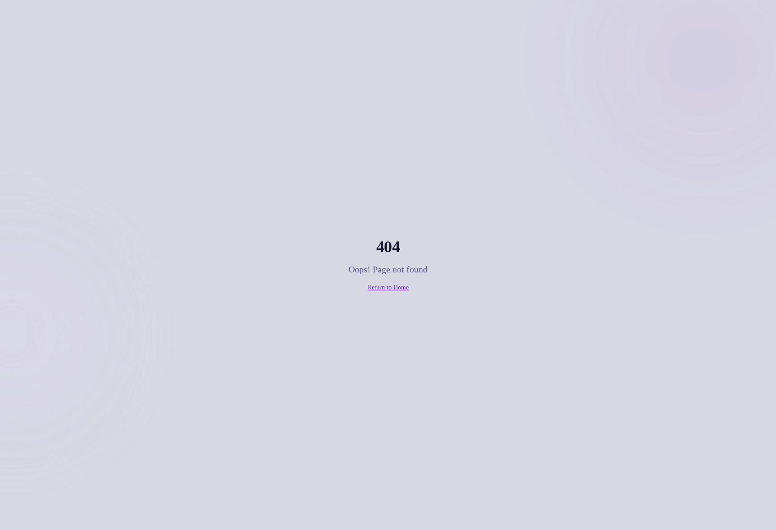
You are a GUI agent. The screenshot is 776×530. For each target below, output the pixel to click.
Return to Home (388, 287)
